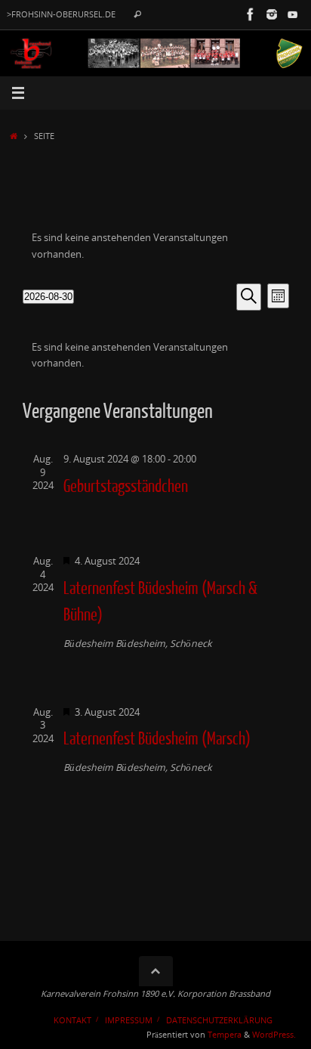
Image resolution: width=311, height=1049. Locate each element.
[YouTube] (292, 14)
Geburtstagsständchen (125, 487)
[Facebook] (250, 14)
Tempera (225, 1034)
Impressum (128, 1020)
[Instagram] (271, 14)
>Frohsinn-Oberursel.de (61, 14)
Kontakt (72, 1020)
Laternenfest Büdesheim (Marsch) (157, 739)
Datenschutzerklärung (219, 1020)
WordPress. (274, 1034)
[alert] (156, 246)
